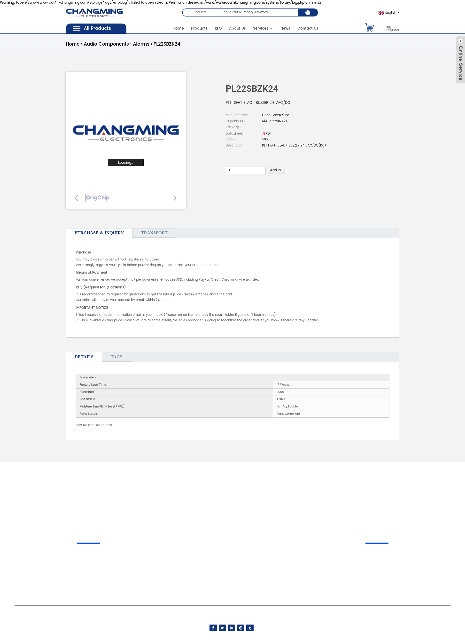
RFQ (218, 28)
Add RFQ (277, 170)
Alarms (141, 44)
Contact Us (307, 28)
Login (390, 27)
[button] (173, 198)
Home (178, 28)
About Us (237, 28)
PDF (268, 133)
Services (260, 28)
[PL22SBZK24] (97, 198)
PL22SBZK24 (167, 44)
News (285, 28)
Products (199, 28)
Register (392, 30)
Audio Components (106, 44)
